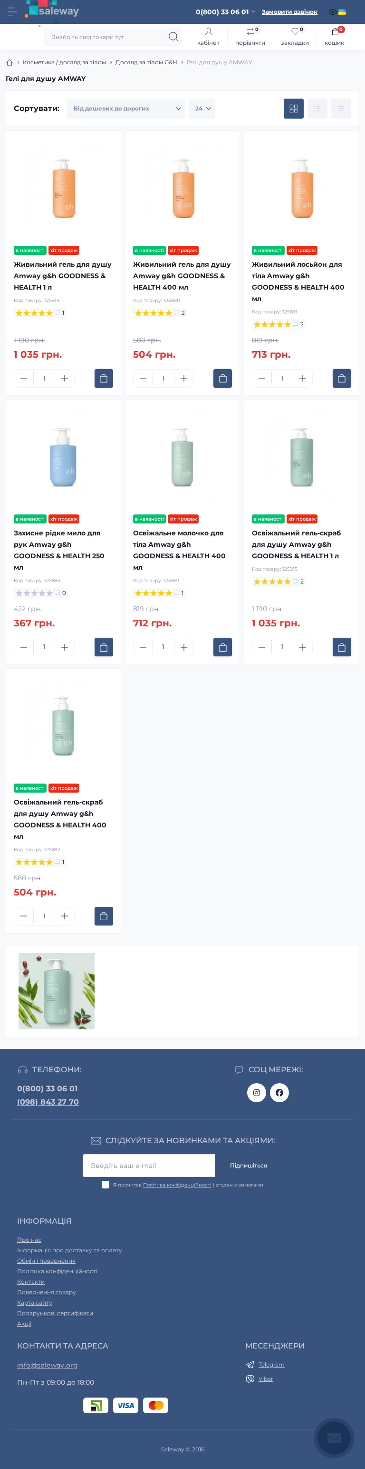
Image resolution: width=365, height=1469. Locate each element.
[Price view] (341, 109)
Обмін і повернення (46, 1260)
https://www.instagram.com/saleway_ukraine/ (256, 1092)
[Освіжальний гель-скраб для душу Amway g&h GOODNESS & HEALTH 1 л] (301, 457)
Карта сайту (34, 1302)
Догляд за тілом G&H (146, 62)
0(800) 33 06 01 (47, 1088)
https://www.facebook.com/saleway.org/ (279, 1092)
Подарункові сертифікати (55, 1313)
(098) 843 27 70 (48, 1102)
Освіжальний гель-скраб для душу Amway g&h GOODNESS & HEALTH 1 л (296, 544)
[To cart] (104, 378)
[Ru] (333, 12)
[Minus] (23, 378)
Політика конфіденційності (177, 1185)
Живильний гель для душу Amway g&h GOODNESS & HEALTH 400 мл (182, 276)
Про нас (29, 1239)
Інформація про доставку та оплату (69, 1250)
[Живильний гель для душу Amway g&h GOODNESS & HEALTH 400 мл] (182, 188)
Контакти (31, 1281)
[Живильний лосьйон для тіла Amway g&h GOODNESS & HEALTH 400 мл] (301, 188)
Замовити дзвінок (289, 11)
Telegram (272, 1364)
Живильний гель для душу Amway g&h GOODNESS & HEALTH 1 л (63, 276)
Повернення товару (46, 1292)
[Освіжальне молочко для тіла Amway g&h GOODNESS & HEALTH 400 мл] (182, 457)
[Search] (173, 37)
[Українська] (343, 12)
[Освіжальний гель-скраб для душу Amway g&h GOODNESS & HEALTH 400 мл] (63, 726)
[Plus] (64, 378)
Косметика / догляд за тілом (64, 62)
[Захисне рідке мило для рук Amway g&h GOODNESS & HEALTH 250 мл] (63, 457)
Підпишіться (248, 1165)
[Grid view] (294, 109)
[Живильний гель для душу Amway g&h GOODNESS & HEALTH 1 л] (63, 188)
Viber (266, 1378)
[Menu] (12, 12)
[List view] (317, 109)
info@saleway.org (47, 1365)
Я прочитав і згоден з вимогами (188, 1185)
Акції (24, 1323)
